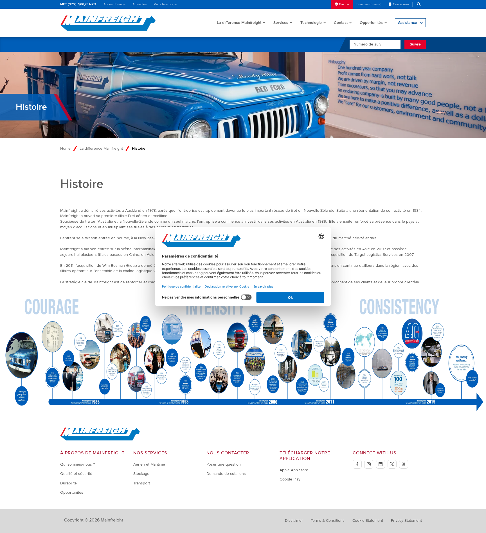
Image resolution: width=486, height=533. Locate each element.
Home (65, 148)
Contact (341, 22)
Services (280, 22)
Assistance (407, 22)
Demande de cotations (226, 473)
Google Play (290, 479)
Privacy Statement (406, 520)
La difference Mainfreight (239, 22)
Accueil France (114, 4)
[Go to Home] (100, 439)
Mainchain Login (165, 4)
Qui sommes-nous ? (77, 464)
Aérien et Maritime (149, 464)
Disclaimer (294, 520)
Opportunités (371, 22)
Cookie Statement (367, 520)
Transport (141, 483)
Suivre (415, 44)
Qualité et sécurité (76, 473)
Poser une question (223, 464)
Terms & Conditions (328, 520)
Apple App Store (294, 470)
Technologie (311, 22)
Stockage (141, 473)
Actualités (139, 4)
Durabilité (68, 483)
